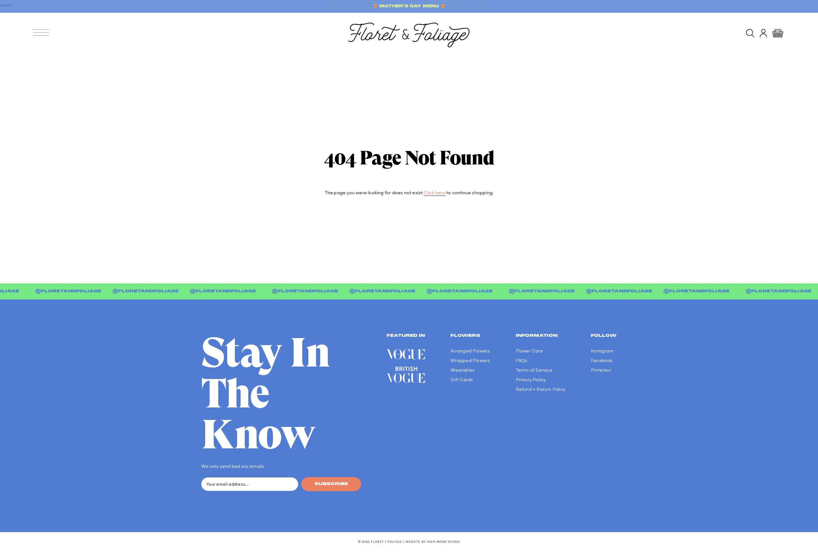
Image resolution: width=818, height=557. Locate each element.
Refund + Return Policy (540, 389)
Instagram (602, 350)
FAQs (522, 360)
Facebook (602, 360)
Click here (434, 192)
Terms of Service (534, 370)
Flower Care (529, 350)
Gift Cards (462, 379)
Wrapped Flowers (470, 360)
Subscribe (331, 484)
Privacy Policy (531, 379)
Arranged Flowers (470, 350)
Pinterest (601, 370)
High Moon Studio (443, 541)
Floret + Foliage (386, 541)
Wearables (463, 370)
